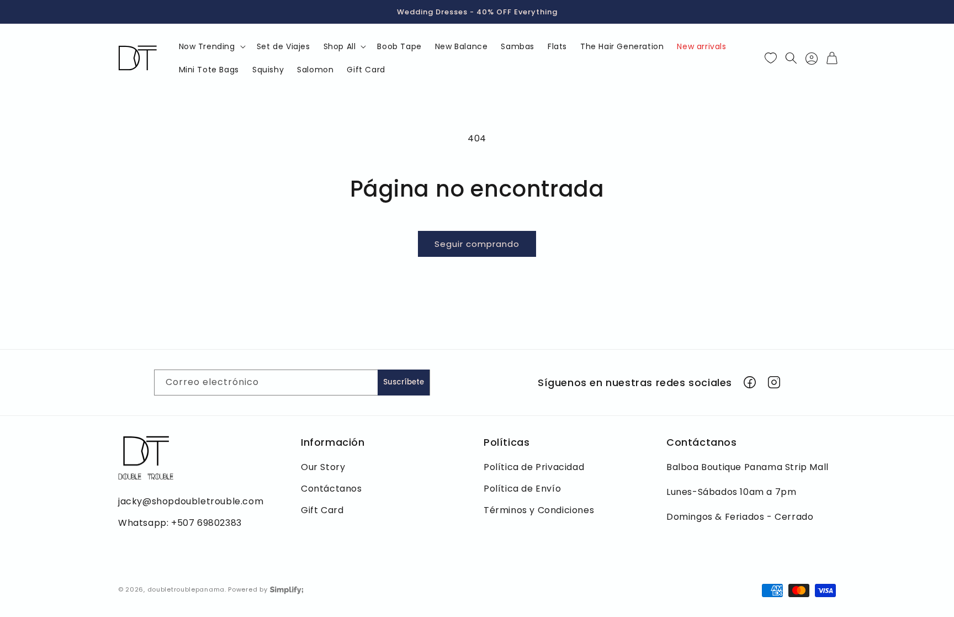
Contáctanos (331, 488)
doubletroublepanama (186, 589)
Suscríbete (403, 382)
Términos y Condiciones (539, 510)
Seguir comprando (477, 244)
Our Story (323, 467)
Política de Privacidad (534, 467)
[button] (211, 46)
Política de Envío (522, 488)
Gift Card (322, 510)
